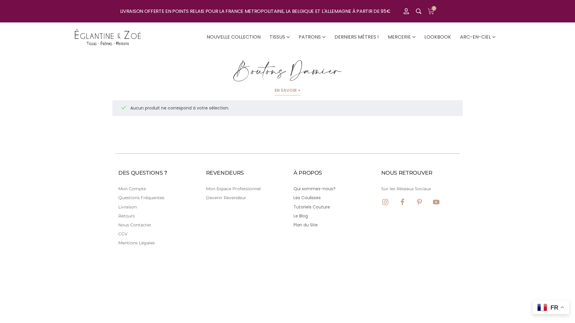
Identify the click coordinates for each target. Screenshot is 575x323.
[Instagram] (385, 202)
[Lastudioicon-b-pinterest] (419, 202)
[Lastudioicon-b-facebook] (402, 202)
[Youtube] (436, 202)
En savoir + (287, 90)
